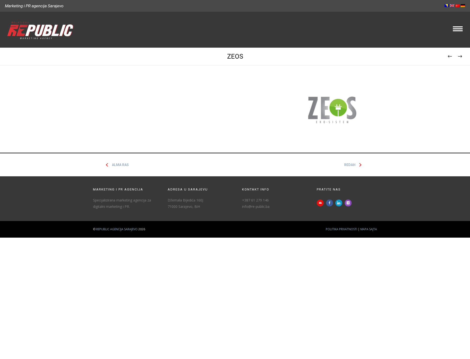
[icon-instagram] (349, 203)
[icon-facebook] (330, 203)
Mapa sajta (368, 229)
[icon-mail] (321, 203)
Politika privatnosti (341, 229)
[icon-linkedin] (340, 203)
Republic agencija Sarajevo (117, 229)
